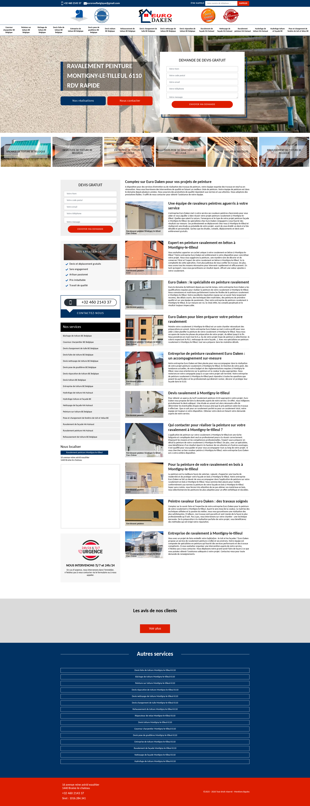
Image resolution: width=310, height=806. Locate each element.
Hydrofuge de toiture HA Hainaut (260, 30)
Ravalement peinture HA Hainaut (242, 30)
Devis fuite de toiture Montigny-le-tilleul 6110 (155, 670)
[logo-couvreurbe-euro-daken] (155, 15)
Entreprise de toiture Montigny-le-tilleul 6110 (155, 742)
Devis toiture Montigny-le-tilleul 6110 (155, 722)
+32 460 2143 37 (72, 3)
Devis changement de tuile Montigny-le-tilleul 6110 (155, 703)
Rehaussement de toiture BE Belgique (127, 30)
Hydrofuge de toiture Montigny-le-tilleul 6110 (155, 761)
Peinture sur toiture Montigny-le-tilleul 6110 (155, 683)
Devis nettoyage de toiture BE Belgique (168, 30)
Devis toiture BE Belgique (110, 30)
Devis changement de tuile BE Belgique (148, 30)
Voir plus (155, 628)
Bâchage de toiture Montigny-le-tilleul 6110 (155, 677)
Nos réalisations (83, 100)
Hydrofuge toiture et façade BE (277, 30)
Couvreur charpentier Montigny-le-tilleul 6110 (155, 729)
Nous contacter (130, 100)
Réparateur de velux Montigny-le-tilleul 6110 (155, 716)
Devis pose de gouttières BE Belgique (93, 30)
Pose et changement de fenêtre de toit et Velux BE (298, 30)
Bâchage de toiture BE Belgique (42, 30)
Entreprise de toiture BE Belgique (75, 30)
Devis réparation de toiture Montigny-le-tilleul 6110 (155, 690)
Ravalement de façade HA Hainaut (206, 30)
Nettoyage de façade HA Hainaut (224, 30)
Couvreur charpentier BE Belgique (9, 30)
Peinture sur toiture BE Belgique (26, 30)
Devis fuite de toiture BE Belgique (58, 30)
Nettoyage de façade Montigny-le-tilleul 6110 (155, 755)
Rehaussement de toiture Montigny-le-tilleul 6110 (155, 709)
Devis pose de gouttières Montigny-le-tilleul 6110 (155, 735)
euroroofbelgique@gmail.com (103, 3)
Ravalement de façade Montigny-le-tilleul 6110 (155, 748)
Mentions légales (241, 792)
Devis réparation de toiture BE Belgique (187, 30)
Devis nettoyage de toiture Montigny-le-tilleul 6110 (155, 696)
